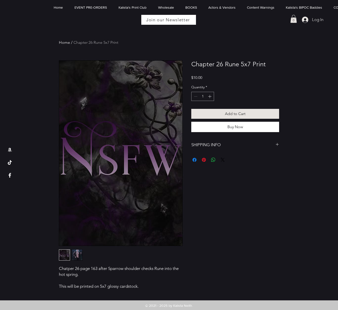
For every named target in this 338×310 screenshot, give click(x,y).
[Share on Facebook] (194, 160)
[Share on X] (223, 160)
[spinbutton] (202, 96)
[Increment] (210, 96)
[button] (293, 19)
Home (64, 42)
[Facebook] (10, 175)
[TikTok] (10, 162)
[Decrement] (195, 96)
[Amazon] (10, 149)
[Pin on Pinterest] (204, 160)
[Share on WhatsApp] (213, 160)
